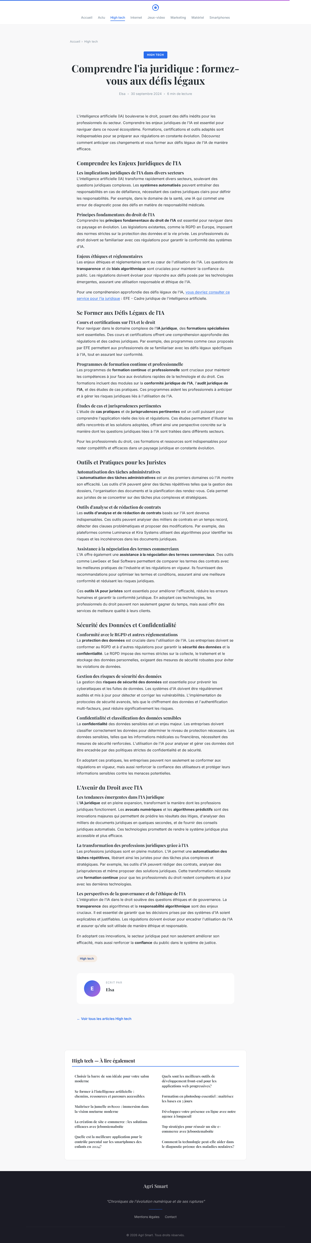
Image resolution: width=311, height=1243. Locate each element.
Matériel (197, 17)
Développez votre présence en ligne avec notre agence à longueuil (199, 1113)
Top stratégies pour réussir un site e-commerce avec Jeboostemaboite (191, 1129)
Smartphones (219, 17)
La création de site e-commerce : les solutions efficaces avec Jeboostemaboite (111, 1124)
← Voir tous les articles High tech (104, 1019)
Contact (171, 1217)
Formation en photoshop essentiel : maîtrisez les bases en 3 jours (197, 1098)
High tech (117, 17)
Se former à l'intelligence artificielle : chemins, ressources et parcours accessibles (110, 1093)
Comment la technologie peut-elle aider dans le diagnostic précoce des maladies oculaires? (198, 1144)
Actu (101, 17)
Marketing (178, 17)
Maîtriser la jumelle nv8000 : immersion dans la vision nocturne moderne (112, 1108)
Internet (136, 17)
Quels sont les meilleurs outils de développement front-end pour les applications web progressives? (189, 1081)
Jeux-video (156, 17)
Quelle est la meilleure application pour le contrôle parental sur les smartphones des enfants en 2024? (108, 1141)
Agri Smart (155, 1186)
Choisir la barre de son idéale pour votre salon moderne (112, 1078)
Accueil (86, 17)
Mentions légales (146, 1217)
